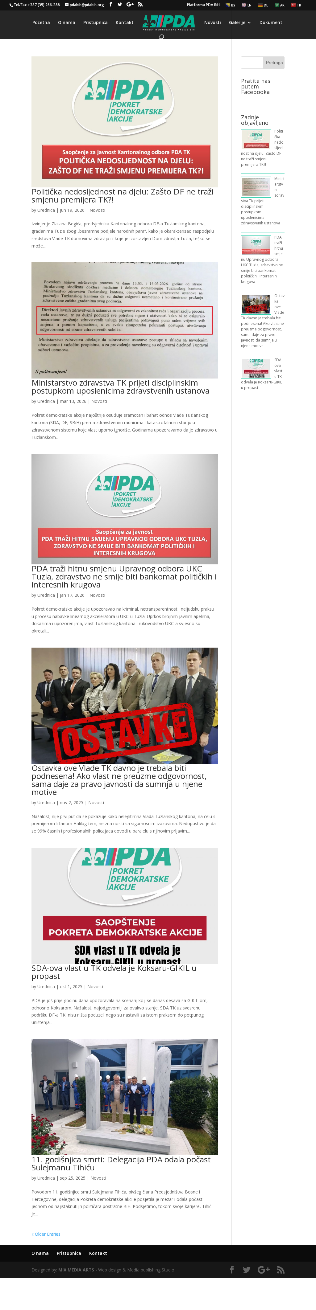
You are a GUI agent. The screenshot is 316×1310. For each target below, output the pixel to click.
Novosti (212, 22)
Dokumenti (272, 22)
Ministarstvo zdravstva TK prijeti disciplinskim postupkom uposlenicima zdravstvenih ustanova (120, 386)
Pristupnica (95, 22)
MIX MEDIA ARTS (76, 1270)
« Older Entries (45, 1234)
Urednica (46, 210)
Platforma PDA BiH (203, 5)
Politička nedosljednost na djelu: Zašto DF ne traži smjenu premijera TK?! (122, 195)
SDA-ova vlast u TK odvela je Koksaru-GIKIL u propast (114, 971)
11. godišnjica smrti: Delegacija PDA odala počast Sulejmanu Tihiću (121, 1163)
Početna (41, 22)
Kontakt (125, 22)
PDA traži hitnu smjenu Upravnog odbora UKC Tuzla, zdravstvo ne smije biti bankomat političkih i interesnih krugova (124, 576)
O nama (66, 22)
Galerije (237, 22)
